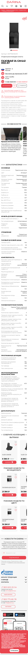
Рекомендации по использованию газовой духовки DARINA (14, 97)
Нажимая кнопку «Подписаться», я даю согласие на (13, 563)
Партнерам (8, 606)
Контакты (5, 582)
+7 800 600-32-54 (9, 587)
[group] (14, 73)
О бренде (4, 579)
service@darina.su (10, 591)
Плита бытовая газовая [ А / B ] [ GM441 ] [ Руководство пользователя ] (15, 92)
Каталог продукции (9, 577)
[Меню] (25, 6)
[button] (11, 50)
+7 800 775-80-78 (8, 599)
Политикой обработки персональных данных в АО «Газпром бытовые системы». (13, 647)
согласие (23, 641)
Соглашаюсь (14, 650)
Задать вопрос (8, 594)
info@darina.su (9, 603)
